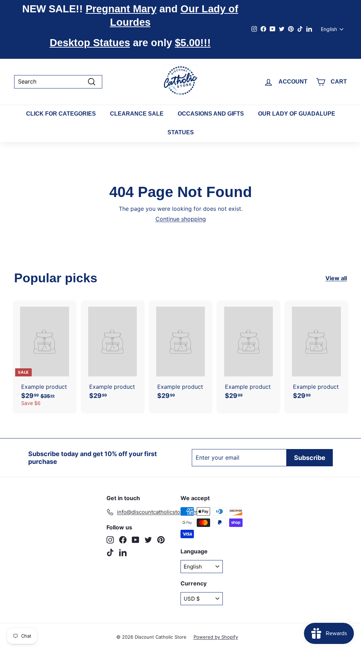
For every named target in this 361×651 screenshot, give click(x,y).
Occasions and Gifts (211, 114)
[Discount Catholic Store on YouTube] (135, 539)
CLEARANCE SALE (137, 114)
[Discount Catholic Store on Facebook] (123, 539)
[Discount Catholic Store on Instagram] (110, 539)
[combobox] (58, 81)
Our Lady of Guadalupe (296, 114)
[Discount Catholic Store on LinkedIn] (123, 552)
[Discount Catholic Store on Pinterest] (161, 539)
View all (336, 278)
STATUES (180, 132)
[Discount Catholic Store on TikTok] (110, 552)
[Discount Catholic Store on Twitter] (148, 539)
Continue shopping (180, 218)
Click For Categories (61, 114)
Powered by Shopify (216, 637)
